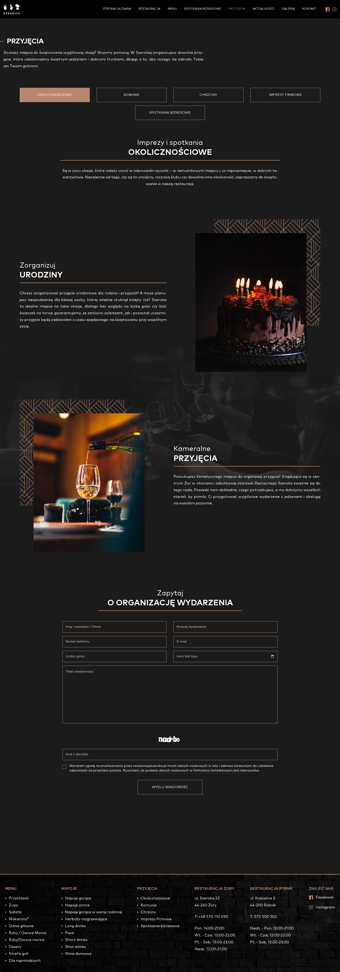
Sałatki (15, 912)
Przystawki (19, 898)
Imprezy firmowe (285, 95)
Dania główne (21, 926)
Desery (15, 947)
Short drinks (76, 940)
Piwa (69, 933)
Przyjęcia (237, 8)
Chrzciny (208, 95)
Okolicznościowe (54, 95)
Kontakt (309, 8)
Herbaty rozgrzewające (86, 919)
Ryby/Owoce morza (26, 940)
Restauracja (149, 8)
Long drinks (75, 926)
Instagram (325, 907)
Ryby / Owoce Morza (27, 933)
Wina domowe (78, 954)
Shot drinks (75, 947)
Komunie (131, 95)
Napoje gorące (78, 898)
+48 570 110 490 (213, 917)
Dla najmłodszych (24, 961)
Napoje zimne (77, 905)
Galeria (288, 8)
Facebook (325, 897)
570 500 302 (265, 917)
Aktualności (263, 8)
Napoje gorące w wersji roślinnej (93, 912)
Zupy (13, 905)
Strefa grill (18, 954)
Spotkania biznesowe (202, 8)
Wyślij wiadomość (170, 787)
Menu (172, 8)
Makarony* (19, 919)
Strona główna (117, 8)
